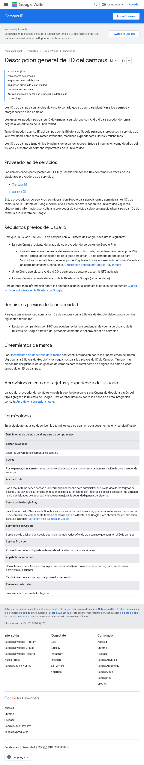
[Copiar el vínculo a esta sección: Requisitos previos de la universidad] (82, 305)
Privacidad (28, 747)
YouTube (56, 671)
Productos (32, 51)
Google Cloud (105, 671)
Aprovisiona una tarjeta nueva (35, 401)
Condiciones (11, 747)
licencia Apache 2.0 (60, 612)
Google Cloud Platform (17, 725)
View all (102, 683)
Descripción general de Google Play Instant (92, 265)
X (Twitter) (57, 665)
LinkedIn (56, 659)
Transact (17, 184)
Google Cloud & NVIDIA (17, 665)
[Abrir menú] (6, 4)
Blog (53, 641)
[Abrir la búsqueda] (95, 4)
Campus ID (14, 16)
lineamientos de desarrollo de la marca (35, 355)
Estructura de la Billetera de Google (48, 518)
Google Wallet (50, 51)
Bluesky (55, 647)
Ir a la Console (126, 16)
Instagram (57, 653)
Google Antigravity (108, 665)
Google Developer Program (20, 641)
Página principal (13, 51)
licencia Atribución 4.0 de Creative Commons (113, 609)
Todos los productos (16, 731)
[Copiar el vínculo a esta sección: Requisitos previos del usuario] (70, 228)
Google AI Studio (107, 659)
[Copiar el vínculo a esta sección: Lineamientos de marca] (55, 345)
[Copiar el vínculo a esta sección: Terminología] (34, 416)
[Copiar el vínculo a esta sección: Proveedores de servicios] (61, 163)
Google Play (104, 677)
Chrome (102, 647)
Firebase (103, 653)
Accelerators (12, 659)
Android (102, 641)
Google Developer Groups (19, 647)
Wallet (39, 4)
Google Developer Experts (19, 653)
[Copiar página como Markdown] (123, 60)
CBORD (17, 192)
